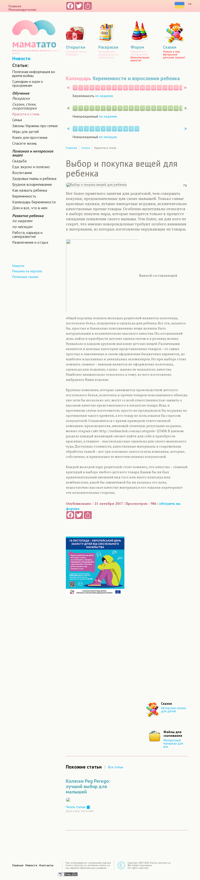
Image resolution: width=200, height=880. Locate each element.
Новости (21, 58)
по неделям (22, 220)
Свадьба (19, 160)
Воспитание (22, 172)
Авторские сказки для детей (173, 709)
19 (176, 87)
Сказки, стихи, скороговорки (24, 106)
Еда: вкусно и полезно (31, 166)
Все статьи (115, 767)
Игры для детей (25, 131)
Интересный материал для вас (173, 743)
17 (165, 87)
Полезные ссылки (25, 277)
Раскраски (21, 98)
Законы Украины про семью (35, 125)
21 (187, 87)
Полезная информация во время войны (33, 73)
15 (153, 87)
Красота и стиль (26, 113)
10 (125, 87)
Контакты (46, 865)
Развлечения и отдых (30, 242)
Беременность (24, 196)
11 (131, 87)
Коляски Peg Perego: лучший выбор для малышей (88, 786)
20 (181, 87)
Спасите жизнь (24, 143)
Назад (68, 87)
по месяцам (22, 226)
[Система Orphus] (68, 874)
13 (142, 87)
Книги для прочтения (29, 137)
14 (148, 87)
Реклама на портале (27, 271)
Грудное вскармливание (32, 184)
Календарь (78, 78)
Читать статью (76, 807)
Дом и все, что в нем (29, 207)
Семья (17, 119)
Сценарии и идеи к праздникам (27, 83)
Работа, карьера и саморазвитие (27, 234)
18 (170, 87)
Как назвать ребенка (29, 190)
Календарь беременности (34, 201)
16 (159, 87)
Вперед (185, 87)
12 (137, 87)
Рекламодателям (22, 9)
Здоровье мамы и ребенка (34, 178)
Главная (15, 6)
